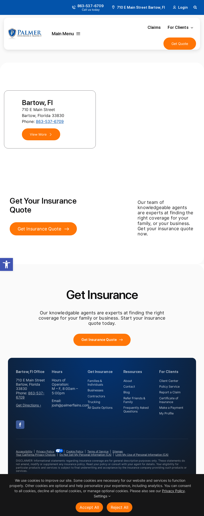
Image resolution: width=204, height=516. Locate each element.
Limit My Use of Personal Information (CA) (141, 454)
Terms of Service (97, 451)
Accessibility (24, 451)
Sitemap (117, 451)
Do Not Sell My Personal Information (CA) (85, 454)
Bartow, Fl (37, 102)
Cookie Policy (74, 451)
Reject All (119, 507)
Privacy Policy (45, 451)
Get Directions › (28, 405)
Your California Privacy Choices (35, 454)
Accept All (89, 507)
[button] (6, 264)
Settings (101, 496)
